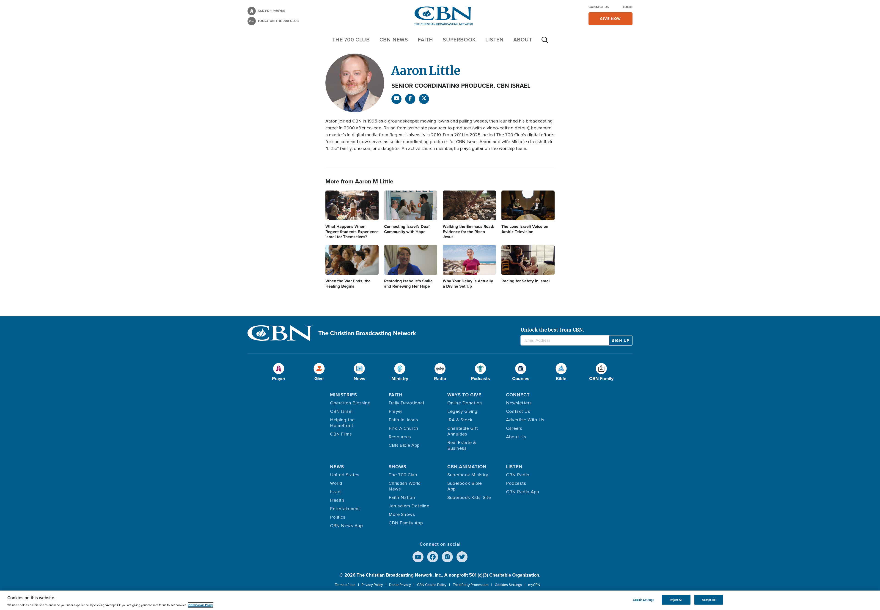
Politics (337, 517)
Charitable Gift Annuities (462, 431)
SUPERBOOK (459, 40)
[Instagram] (447, 556)
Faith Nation (402, 497)
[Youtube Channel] (396, 99)
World (336, 483)
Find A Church (403, 428)
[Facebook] (410, 99)
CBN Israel (341, 411)
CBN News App (346, 525)
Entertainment (345, 509)
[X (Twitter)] (424, 99)
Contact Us (598, 7)
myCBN (534, 585)
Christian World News (405, 486)
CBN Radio (518, 475)
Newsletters (519, 403)
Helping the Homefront (342, 422)
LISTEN (494, 40)
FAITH (425, 40)
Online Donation (464, 403)
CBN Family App (406, 523)
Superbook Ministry (467, 475)
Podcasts (516, 483)
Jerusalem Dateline (409, 506)
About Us (516, 437)
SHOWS (397, 466)
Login (627, 7)
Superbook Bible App (464, 486)
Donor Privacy (400, 585)
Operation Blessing (350, 403)
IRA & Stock (460, 420)
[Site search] (545, 42)
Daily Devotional (406, 403)
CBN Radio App (522, 492)
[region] (440, 600)
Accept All (708, 600)
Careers (514, 428)
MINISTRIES (343, 394)
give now (610, 18)
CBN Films (341, 434)
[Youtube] (418, 556)
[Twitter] (462, 556)
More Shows (402, 514)
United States (345, 475)
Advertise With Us (525, 420)
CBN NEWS (394, 40)
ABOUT (522, 40)
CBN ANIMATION (467, 466)
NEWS (337, 466)
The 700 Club (351, 40)
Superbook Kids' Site (469, 497)
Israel (335, 492)
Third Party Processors (471, 585)
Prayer (395, 411)
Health (337, 500)
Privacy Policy (372, 585)
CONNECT (518, 394)
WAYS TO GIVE (464, 394)
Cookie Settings (643, 600)
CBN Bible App (404, 445)
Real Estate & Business (461, 445)
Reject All (676, 600)
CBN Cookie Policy (431, 585)
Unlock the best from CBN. (552, 330)
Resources (400, 437)
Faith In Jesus (403, 420)
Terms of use (345, 585)
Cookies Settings (508, 585)
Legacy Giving (462, 411)
